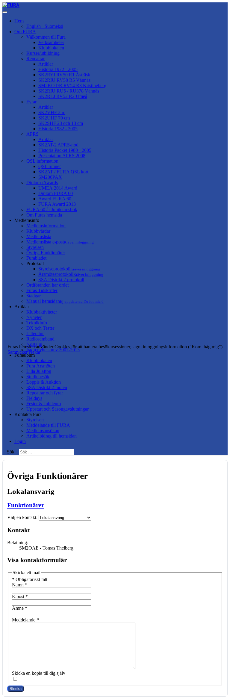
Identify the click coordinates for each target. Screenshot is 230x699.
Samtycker (17, 352)
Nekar (34, 352)
